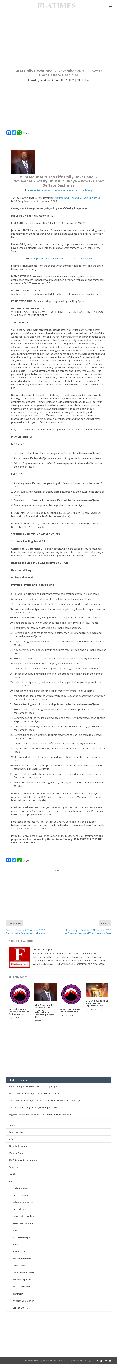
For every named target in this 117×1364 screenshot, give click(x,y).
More (11, 1181)
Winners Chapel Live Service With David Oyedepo (33, 1086)
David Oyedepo (20, 1195)
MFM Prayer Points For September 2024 (70, 1010)
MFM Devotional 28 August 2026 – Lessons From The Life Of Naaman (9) (44, 1100)
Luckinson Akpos (49, 80)
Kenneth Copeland (22, 1279)
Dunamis (13, 1167)
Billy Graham (19, 1251)
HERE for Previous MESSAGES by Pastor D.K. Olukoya (62, 190)
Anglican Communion (23, 1300)
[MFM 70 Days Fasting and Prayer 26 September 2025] (97, 990)
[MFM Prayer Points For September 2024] (71, 994)
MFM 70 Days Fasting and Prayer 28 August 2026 (33, 1107)
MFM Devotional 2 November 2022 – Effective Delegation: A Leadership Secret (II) (44, 1011)
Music (15, 1230)
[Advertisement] (58, 37)
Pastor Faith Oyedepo (23, 1216)
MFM (80, 80)
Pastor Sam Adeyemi (23, 1223)
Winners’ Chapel (17, 1153)
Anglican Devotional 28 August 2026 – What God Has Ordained (40, 1114)
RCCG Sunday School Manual (23, 1160)
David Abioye (19, 1209)
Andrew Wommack (22, 1258)
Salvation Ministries (23, 1202)
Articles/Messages (22, 1237)
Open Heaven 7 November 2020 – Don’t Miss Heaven (63, 258)
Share (26, 133)
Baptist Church (20, 1307)
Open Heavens (16, 1132)
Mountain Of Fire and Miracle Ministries (77, 197)
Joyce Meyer (19, 1265)
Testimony (18, 1293)
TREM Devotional (21, 1286)
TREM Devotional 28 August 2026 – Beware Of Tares (34, 1093)
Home (12, 1125)
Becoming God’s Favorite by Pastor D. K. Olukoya (19, 1011)
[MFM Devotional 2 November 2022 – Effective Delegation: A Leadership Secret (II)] (45, 992)
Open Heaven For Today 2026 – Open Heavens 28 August (66, 1360)
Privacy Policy (31, 1360)
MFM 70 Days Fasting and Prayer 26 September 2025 (97, 1003)
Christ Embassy (20, 1188)
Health (12, 1174)
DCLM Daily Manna (18, 1146)
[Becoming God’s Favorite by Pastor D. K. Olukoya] (20, 994)
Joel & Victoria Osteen (24, 1272)
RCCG (15, 1244)
